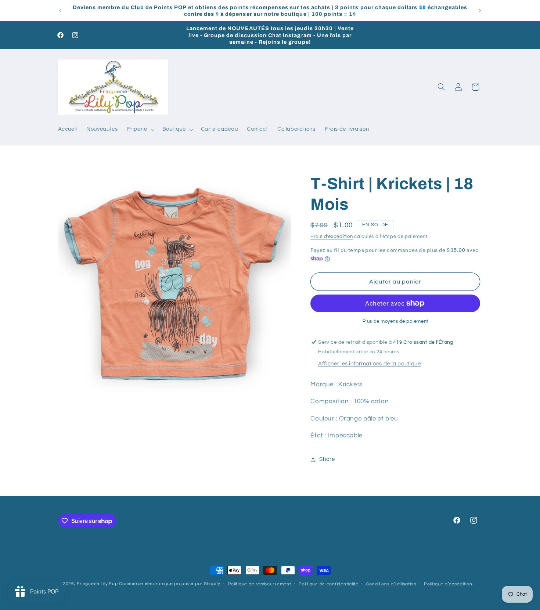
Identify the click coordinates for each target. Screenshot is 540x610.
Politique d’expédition (448, 584)
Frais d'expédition (331, 236)
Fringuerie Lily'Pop (97, 584)
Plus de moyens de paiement (395, 321)
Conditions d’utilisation (391, 584)
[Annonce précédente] (60, 10)
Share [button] (327, 459)
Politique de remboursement (259, 584)
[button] (140, 130)
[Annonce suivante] (480, 10)
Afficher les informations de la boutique (369, 364)
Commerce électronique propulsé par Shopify (169, 584)
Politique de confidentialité (329, 584)
